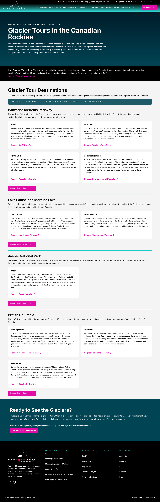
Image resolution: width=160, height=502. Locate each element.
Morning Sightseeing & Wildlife (57, 464)
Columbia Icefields (89, 477)
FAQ (121, 466)
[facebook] (10, 482)
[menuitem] (50, 7)
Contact (122, 461)
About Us (123, 456)
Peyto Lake (86, 466)
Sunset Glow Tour (52, 469)
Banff (84, 456)
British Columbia (93, 102)
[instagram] (14, 482)
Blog (121, 477)
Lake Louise (86, 461)
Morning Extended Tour (54, 459)
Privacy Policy (150, 498)
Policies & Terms (137, 498)
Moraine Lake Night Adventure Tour (59, 474)
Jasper (76, 102)
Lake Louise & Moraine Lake (54, 102)
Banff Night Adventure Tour (56, 480)
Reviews (122, 472)
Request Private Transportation (21, 76)
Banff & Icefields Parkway (23, 102)
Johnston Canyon (89, 472)
